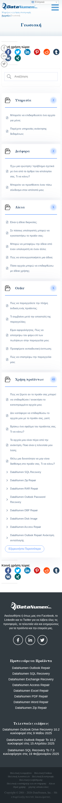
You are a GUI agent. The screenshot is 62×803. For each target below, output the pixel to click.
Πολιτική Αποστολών (19, 776)
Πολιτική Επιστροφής (43, 776)
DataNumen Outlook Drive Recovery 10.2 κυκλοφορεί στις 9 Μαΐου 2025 (31, 731)
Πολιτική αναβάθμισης (31, 779)
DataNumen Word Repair (31, 702)
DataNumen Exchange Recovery (31, 679)
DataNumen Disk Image (23, 518)
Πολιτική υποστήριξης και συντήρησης (26, 783)
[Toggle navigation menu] (55, 7)
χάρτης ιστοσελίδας (38, 787)
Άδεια (52, 783)
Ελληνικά (39, 2)
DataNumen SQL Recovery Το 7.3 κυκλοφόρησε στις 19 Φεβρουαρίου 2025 (31, 752)
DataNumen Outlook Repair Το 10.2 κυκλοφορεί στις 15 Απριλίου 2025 (31, 741)
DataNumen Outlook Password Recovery (27, 499)
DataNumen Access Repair (25, 526)
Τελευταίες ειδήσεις (31, 723)
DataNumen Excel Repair (31, 690)
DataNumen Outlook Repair (31, 668)
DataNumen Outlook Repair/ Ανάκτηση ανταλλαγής (32, 538)
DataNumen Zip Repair (23, 480)
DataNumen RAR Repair (24, 488)
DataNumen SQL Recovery (25, 472)
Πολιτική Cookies (43, 773)
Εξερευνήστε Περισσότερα (25, 548)
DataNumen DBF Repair (24, 510)
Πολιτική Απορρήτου (21, 773)
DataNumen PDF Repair (31, 696)
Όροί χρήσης (19, 787)
